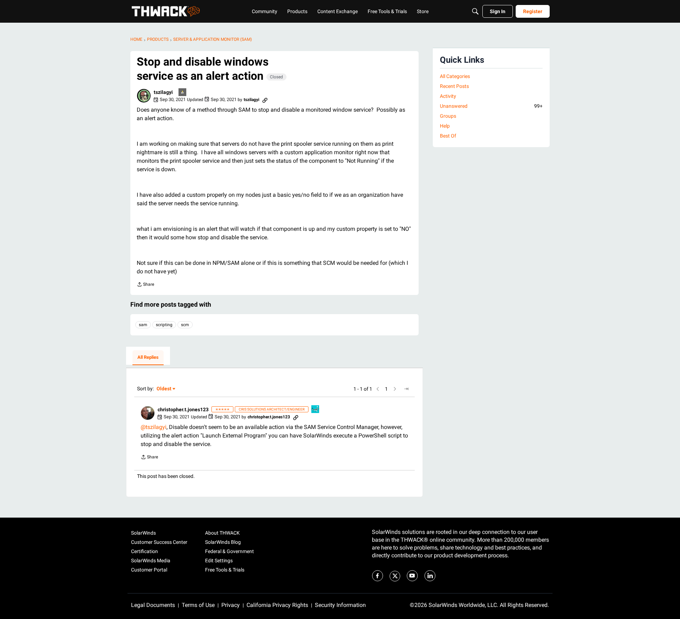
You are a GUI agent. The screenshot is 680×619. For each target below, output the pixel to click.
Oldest (164, 389)
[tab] (148, 357)
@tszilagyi (153, 427)
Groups (448, 116)
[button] (144, 96)
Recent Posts (454, 86)
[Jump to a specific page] (406, 389)
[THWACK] (165, 11)
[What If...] (182, 92)
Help (445, 126)
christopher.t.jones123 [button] (183, 409)
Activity (448, 96)
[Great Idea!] (315, 409)
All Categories (455, 76)
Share (145, 285)
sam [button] (143, 324)
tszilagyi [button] (163, 92)
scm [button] (185, 324)
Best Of (448, 136)
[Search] (475, 11)
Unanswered (491, 106)
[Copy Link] (265, 99)
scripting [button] (164, 324)
